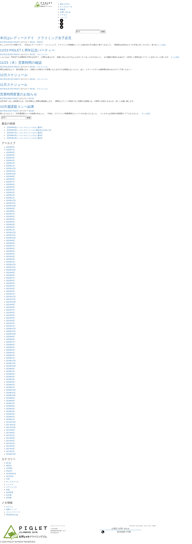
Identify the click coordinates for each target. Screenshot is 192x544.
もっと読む (161, 45)
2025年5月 (10, 187)
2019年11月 (10, 363)
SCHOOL (10, 476)
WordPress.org (12, 515)
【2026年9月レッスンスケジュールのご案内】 (24, 127)
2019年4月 (10, 379)
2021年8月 (10, 307)
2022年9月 (10, 273)
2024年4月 (10, 222)
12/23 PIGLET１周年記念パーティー (27, 50)
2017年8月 (10, 433)
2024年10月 (11, 206)
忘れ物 (8, 495)
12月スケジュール (14, 75)
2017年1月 (10, 451)
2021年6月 (10, 313)
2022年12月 (11, 264)
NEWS (9, 466)
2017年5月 (10, 441)
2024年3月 (10, 224)
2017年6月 (10, 438)
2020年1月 (10, 358)
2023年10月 (11, 238)
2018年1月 (10, 419)
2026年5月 (10, 155)
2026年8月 (10, 147)
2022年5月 (10, 283)
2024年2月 (10, 227)
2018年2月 (10, 417)
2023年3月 (10, 256)
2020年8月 (10, 339)
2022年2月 (10, 291)
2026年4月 (10, 158)
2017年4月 (10, 443)
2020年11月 (10, 331)
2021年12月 (11, 297)
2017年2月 (10, 449)
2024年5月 (10, 219)
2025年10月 (11, 174)
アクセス (63, 15)
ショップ (63, 17)
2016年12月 (11, 454)
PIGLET (17, 42)
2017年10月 (11, 427)
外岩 (8, 490)
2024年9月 (10, 208)
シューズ (9, 484)
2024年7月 (10, 214)
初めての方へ (65, 4)
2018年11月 (10, 393)
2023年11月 (10, 235)
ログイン (9, 507)
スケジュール (42, 54)
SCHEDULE (11, 474)
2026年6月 (10, 152)
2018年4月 (10, 411)
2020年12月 (11, 329)
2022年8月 (10, 275)
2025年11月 (10, 171)
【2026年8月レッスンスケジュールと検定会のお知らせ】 (29, 130)
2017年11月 (10, 425)
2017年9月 (10, 430)
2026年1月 (10, 166)
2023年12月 (11, 232)
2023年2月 (10, 259)
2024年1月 (10, 230)
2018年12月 (11, 390)
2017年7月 (10, 435)
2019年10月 (11, 366)
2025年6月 (10, 184)
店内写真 (9, 492)
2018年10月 (11, 395)
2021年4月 (10, 318)
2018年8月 (10, 401)
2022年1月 (10, 294)
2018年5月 (10, 409)
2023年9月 (10, 240)
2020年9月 (10, 337)
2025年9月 (10, 176)
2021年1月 (10, 326)
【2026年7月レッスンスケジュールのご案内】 (24, 133)
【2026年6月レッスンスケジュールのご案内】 (24, 135)
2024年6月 (10, 216)
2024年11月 (10, 203)
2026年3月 (10, 160)
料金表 (62, 9)
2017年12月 (11, 422)
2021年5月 (10, 315)
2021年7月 (10, 310)
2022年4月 (10, 286)
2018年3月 (10, 414)
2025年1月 (10, 198)
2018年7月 (10, 403)
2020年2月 (10, 355)
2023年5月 (10, 251)
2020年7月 (10, 342)
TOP (8, 479)
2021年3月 (10, 321)
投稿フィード (11, 509)
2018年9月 (10, 398)
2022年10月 (11, 270)
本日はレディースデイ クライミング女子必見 (35, 38)
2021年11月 (10, 299)
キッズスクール (66, 7)
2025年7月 (10, 182)
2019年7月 (10, 371)
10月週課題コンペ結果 (17, 106)
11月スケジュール (13, 84)
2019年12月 (11, 361)
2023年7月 (10, 246)
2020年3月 (10, 353)
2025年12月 (11, 168)
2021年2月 (10, 323)
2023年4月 (10, 254)
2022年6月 (10, 281)
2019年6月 (10, 374)
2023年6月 (10, 248)
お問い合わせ (65, 12)
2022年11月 (10, 267)
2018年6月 (10, 406)
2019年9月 (10, 369)
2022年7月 (10, 278)
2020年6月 (10, 345)
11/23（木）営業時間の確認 (21, 62)
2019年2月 (10, 385)
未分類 (8, 498)
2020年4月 (10, 350)
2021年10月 (11, 302)
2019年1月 (10, 387)
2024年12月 (11, 200)
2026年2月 (10, 163)
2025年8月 (10, 179)
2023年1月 (10, 262)
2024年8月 (10, 211)
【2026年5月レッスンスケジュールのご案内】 (24, 138)
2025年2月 (10, 195)
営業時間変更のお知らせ (18, 94)
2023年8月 (10, 243)
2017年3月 (10, 446)
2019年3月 (10, 382)
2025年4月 (10, 190)
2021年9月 (10, 305)
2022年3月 (10, 289)
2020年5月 (10, 347)
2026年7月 (10, 150)
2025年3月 (10, 192)
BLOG (32, 42)
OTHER (9, 468)
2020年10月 (11, 334)
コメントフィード (13, 512)
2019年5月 (10, 377)
